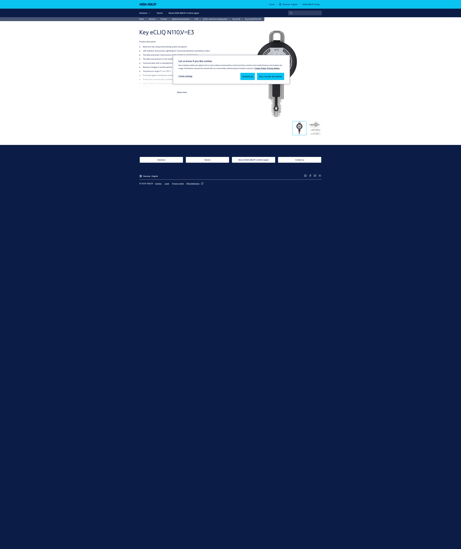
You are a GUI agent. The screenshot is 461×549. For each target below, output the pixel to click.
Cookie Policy (260, 68)
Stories (160, 13)
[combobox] (305, 13)
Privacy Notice (273, 68)
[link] (272, 4)
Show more (182, 92)
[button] (149, 13)
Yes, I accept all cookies (270, 76)
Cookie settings (185, 76)
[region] (231, 69)
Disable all (248, 76)
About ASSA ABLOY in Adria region (184, 13)
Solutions (143, 13)
